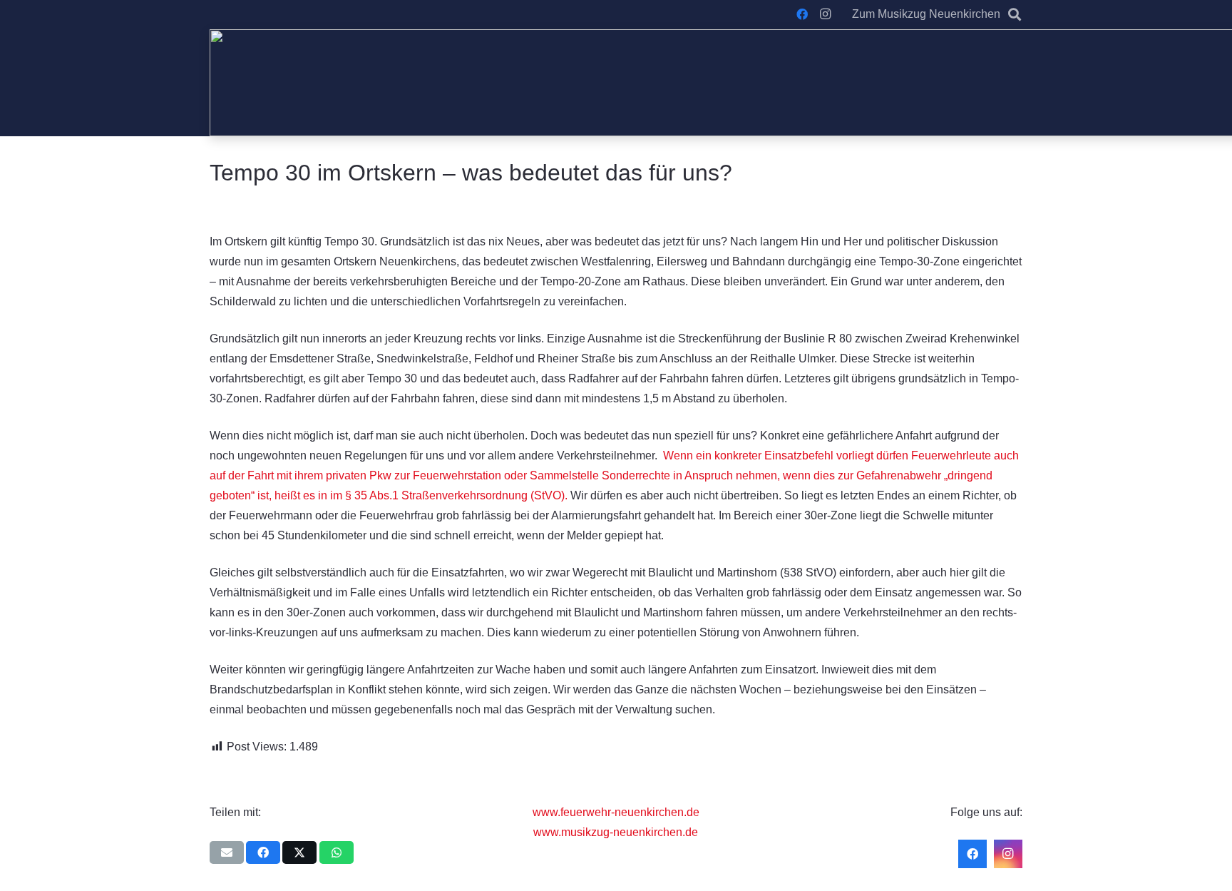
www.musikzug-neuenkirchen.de (615, 832)
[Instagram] (824, 14)
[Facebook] (802, 14)
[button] (1014, 14)
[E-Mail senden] (227, 852)
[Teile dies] (263, 852)
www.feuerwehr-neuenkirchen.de (616, 812)
